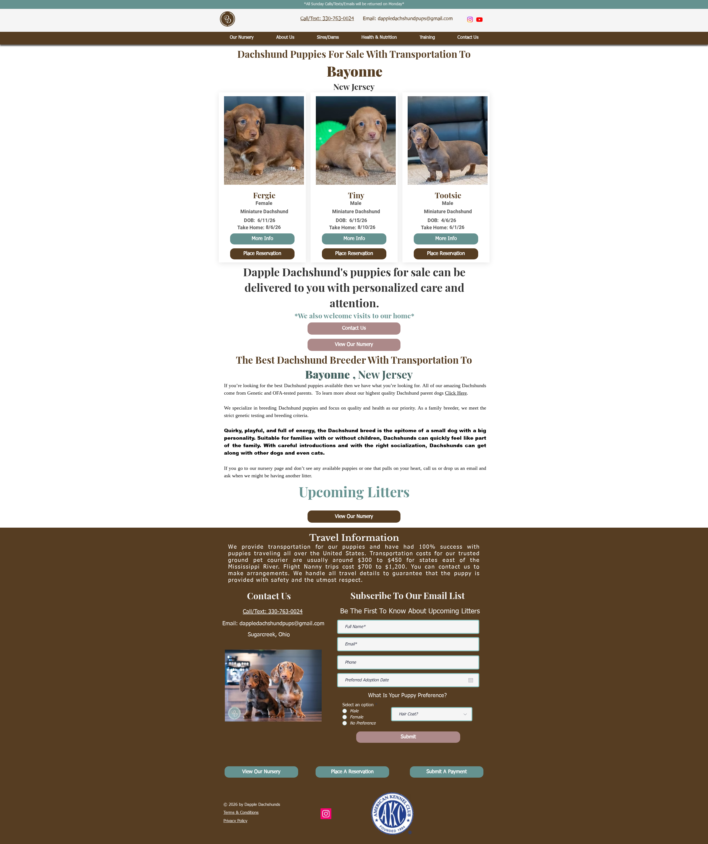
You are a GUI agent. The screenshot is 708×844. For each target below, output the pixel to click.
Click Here (456, 393)
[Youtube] (479, 19)
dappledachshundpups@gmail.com (282, 623)
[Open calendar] (470, 680)
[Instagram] (470, 19)
